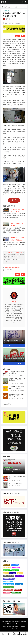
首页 (9, 7)
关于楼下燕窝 (14, 564)
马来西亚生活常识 (16, 267)
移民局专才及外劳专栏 (8, 576)
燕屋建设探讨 (6, 570)
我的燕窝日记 (16, 567)
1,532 (22, 383)
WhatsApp (19, 634)
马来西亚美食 (6, 592)
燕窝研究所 (19, 253)
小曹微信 (14, 634)
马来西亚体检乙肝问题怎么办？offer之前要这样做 (16, 387)
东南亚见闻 (6, 564)
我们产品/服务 (10, 626)
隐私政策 (17, 626)
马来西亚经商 (17, 589)
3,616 (22, 398)
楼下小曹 (8, 19)
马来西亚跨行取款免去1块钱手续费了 (17, 477)
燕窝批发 (20, 573)
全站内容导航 (14, 628)
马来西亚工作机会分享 (8, 578)
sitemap (4, 626)
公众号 (8, 634)
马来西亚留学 (8, 269)
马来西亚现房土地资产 (8, 587)
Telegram (25, 634)
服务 (3, 634)
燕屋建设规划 (15, 570)
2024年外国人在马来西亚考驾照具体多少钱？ (16, 395)
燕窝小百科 (13, 573)
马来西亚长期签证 (16, 592)
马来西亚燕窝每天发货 (8, 584)
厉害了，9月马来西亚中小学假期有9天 (17, 379)
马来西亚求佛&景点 (8, 581)
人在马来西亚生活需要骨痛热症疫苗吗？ (16, 372)
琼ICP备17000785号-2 (18, 623)
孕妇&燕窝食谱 (7, 567)
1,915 (14, 19)
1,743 (22, 390)
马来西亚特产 (19, 584)
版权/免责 (23, 626)
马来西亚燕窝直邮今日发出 (15, 483)
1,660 (22, 375)
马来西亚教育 (14, 7)
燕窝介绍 (5, 573)
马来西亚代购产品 (20, 576)
